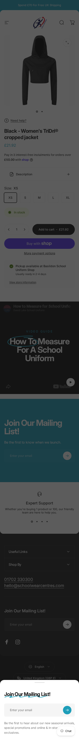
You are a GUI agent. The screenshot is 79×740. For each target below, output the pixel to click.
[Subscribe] (67, 710)
